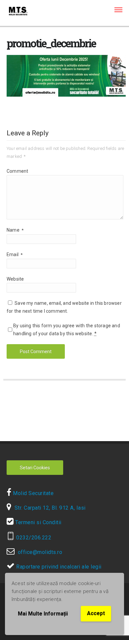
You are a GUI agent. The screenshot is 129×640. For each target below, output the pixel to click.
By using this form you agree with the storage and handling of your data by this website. (66, 329)
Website (15, 279)
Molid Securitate (33, 493)
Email (14, 254)
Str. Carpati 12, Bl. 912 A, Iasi (49, 508)
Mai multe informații (43, 614)
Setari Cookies (35, 467)
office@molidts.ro (38, 552)
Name (15, 230)
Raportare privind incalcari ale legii (58, 567)
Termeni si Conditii (38, 522)
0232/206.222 (33, 537)
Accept (96, 613)
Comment (17, 171)
